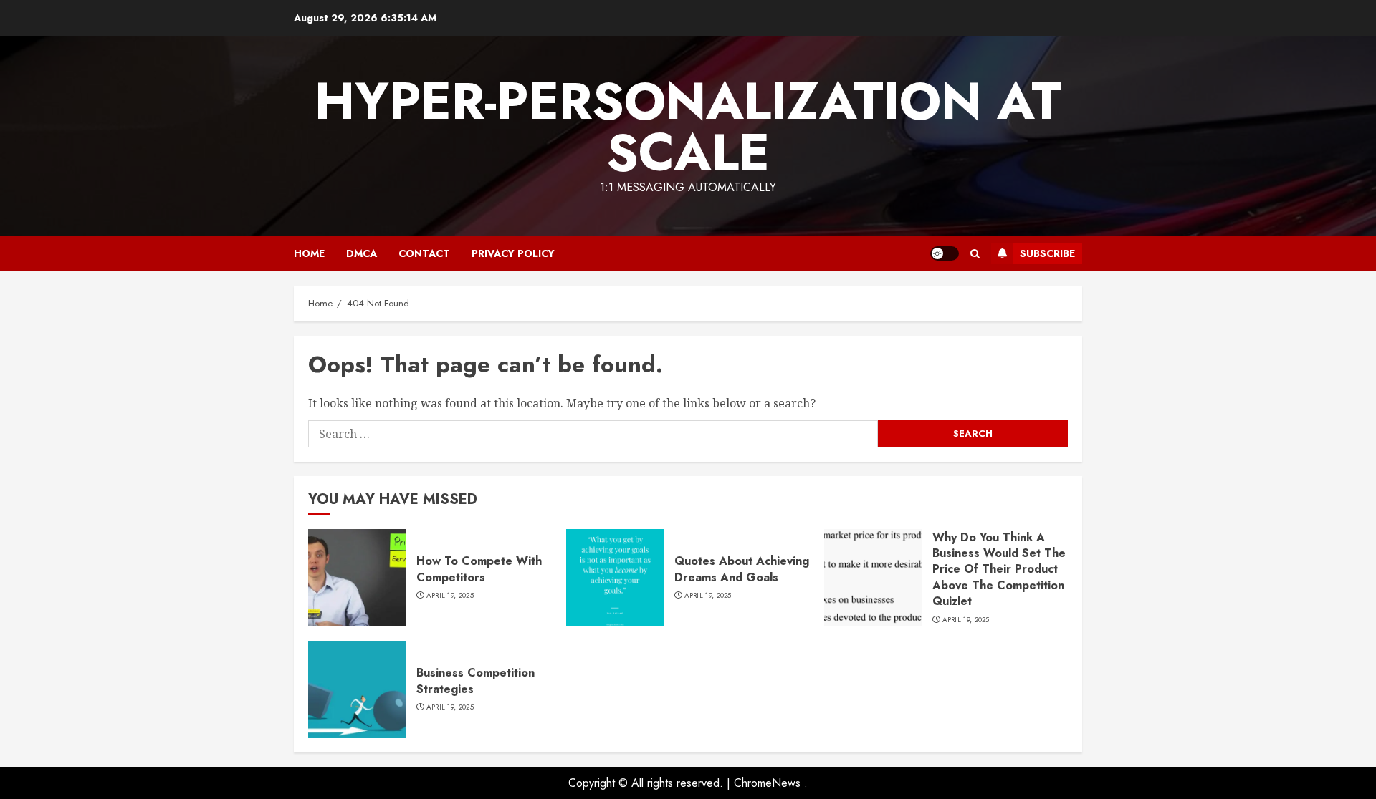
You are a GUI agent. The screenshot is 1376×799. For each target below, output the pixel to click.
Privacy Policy (513, 253)
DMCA (361, 253)
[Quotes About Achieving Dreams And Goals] (615, 577)
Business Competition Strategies (475, 680)
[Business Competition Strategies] (357, 689)
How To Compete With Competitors (479, 569)
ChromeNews (767, 783)
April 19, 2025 (450, 596)
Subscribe (1047, 253)
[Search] (975, 254)
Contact (424, 253)
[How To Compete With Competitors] (357, 577)
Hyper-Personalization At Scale (688, 127)
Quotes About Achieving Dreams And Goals (741, 569)
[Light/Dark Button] (944, 253)
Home (309, 253)
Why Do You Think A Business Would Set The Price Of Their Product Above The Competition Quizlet (999, 569)
